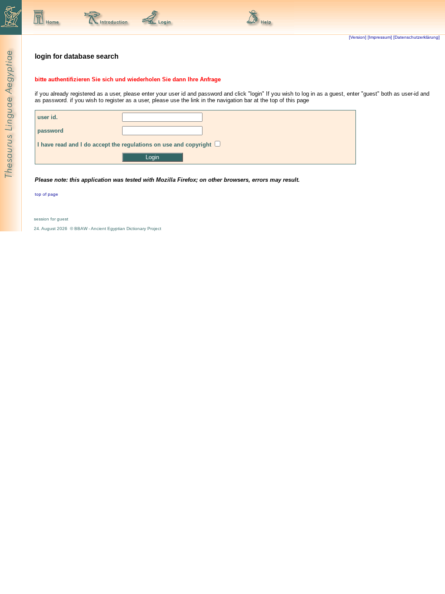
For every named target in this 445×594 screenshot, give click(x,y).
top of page (46, 194)
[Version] (357, 37)
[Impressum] (380, 37)
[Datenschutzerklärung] (416, 37)
